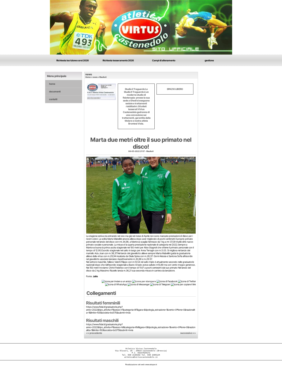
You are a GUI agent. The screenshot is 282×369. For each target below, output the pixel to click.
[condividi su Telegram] (160, 284)
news (95, 77)
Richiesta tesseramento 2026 (118, 60)
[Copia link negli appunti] (183, 284)
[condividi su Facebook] (167, 281)
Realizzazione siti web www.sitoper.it (141, 364)
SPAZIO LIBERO (175, 89)
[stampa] (144, 281)
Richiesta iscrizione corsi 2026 (72, 60)
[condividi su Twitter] (187, 281)
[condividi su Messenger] (139, 284)
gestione (209, 60)
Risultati (102, 77)
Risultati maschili (102, 320)
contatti (53, 99)
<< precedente (94, 333)
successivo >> (188, 333)
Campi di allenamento (163, 60)
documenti (55, 91)
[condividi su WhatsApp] (116, 284)
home (52, 83)
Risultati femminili (103, 302)
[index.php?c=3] (141, 27)
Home (88, 77)
